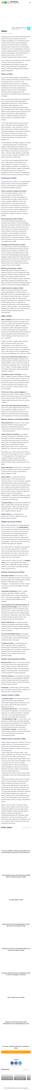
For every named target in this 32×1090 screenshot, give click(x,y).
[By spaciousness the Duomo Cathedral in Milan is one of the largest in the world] (16, 961)
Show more (16, 1052)
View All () (26, 827)
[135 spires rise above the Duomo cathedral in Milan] (16, 1035)
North (3, 33)
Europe (10, 33)
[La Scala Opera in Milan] (16, 888)
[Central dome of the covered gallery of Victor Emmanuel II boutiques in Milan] (16, 912)
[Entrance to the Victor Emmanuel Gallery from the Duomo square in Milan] (16, 937)
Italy (6, 33)
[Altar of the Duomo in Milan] (16, 986)
